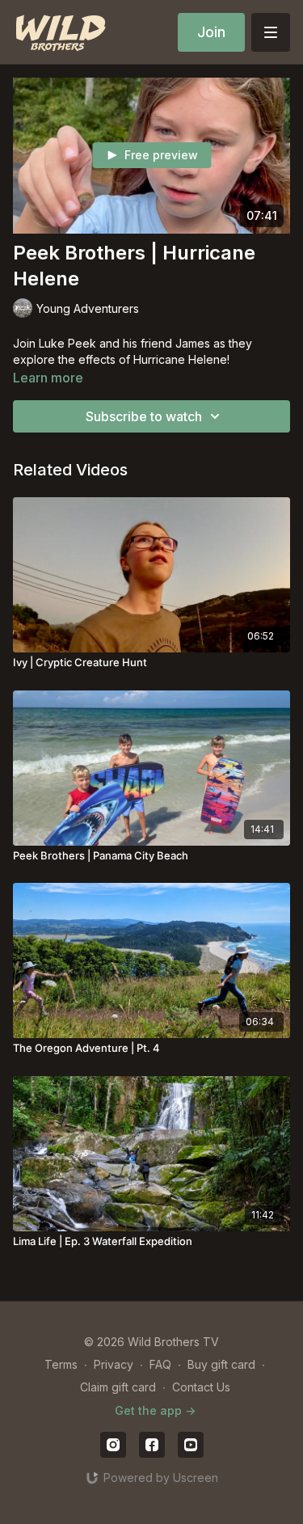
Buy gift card (221, 1364)
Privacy (113, 1364)
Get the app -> (155, 1410)
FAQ (160, 1364)
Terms (61, 1364)
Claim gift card (118, 1387)
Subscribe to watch (144, 416)
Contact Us (201, 1387)
